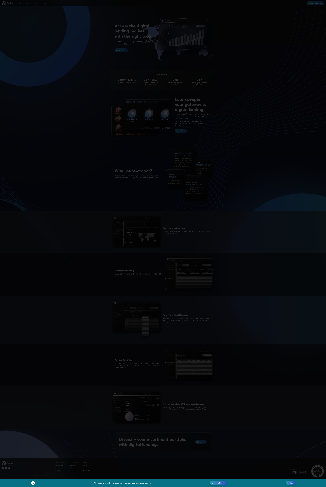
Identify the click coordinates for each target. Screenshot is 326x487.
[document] (163, 243)
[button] (323, 481)
